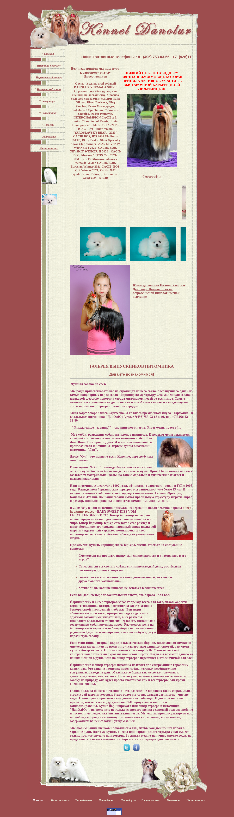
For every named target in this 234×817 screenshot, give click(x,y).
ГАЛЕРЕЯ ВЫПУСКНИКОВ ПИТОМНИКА (132, 366)
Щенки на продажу (49, 65)
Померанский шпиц (49, 89)
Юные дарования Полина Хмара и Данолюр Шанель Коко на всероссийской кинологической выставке (159, 290)
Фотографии (152, 176)
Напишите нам (48, 148)
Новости (49, 124)
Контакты (49, 136)
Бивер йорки (48, 101)
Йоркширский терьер (49, 77)
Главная (49, 53)
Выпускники (49, 112)
